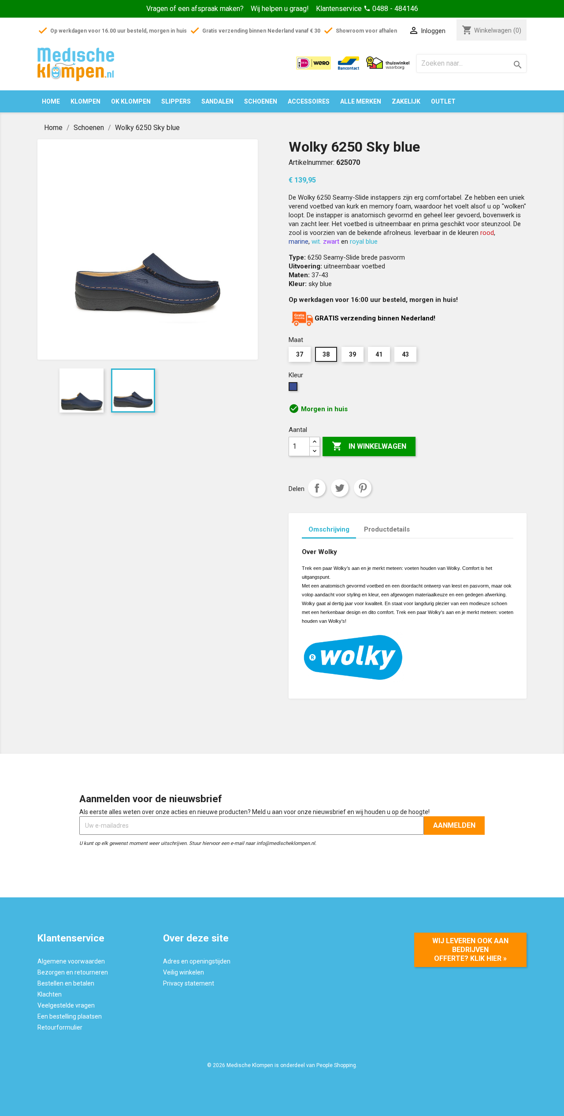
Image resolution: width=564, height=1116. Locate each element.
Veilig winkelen (183, 972)
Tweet (340, 488)
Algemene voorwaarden (71, 961)
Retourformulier (59, 1027)
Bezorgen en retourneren (72, 972)
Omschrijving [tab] (328, 529)
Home (51, 101)
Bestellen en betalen (65, 983)
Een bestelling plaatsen (69, 1016)
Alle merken (360, 101)
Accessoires (309, 101)
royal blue (364, 242)
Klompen (85, 101)
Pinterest (362, 488)
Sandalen (217, 101)
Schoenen (260, 101)
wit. (316, 242)
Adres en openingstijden (196, 961)
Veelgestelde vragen (66, 1005)
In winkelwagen (369, 446)
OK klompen (131, 101)
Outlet (443, 101)
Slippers (176, 101)
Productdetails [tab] (387, 529)
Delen (317, 488)
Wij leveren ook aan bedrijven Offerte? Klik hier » (470, 950)
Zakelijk (406, 101)
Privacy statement (188, 983)
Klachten (49, 994)
